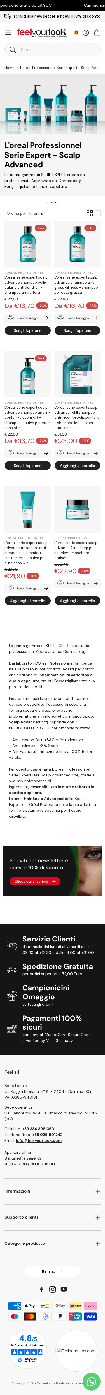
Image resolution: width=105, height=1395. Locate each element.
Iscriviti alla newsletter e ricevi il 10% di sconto (57, 16)
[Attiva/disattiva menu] (8, 32)
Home (9, 67)
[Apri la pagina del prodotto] (77, 374)
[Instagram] (52, 1289)
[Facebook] (41, 1289)
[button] (52, 49)
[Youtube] (63, 1289)
